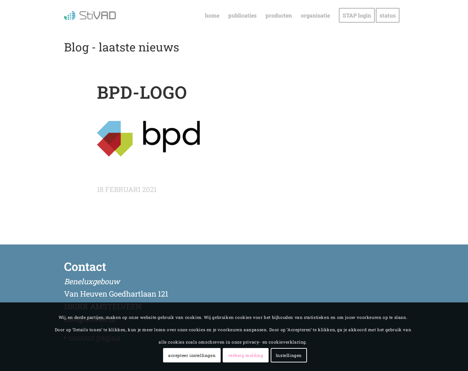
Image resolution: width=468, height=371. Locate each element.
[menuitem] (212, 15)
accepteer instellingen (191, 355)
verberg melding (245, 355)
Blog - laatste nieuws (121, 47)
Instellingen (289, 355)
